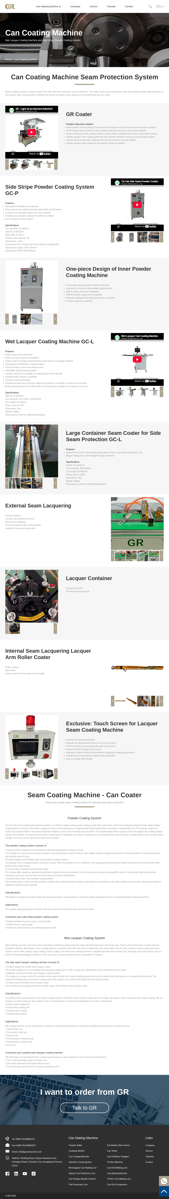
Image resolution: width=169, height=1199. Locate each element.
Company (75, 6)
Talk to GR (84, 1108)
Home (8, 59)
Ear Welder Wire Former (118, 1145)
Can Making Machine (47, 6)
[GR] (11, 6)
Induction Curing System (80, 1162)
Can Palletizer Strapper (118, 1156)
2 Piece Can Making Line (119, 1179)
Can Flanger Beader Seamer (82, 1179)
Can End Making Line (117, 1168)
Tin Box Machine (115, 1162)
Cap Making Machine (117, 1173)
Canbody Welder (76, 1151)
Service (93, 6)
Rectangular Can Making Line (83, 1168)
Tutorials (111, 6)
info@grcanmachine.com (30, 1152)
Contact (129, 6)
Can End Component (117, 1184)
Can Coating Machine (25, 59)
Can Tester (112, 1151)
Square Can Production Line (82, 1173)
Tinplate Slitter (75, 1145)
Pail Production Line (78, 1184)
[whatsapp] (164, 1181)
